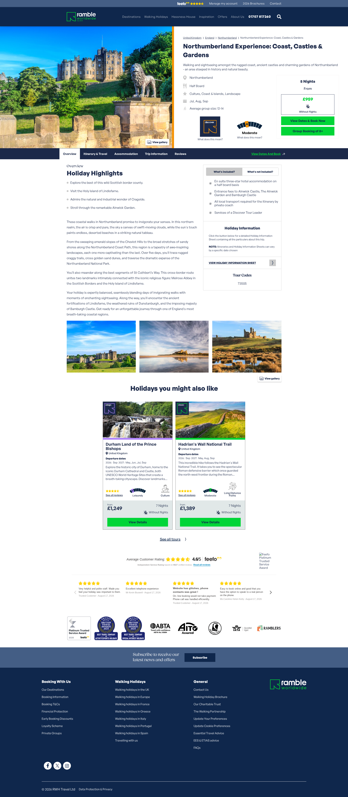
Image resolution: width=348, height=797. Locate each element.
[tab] (69, 153)
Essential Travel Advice (209, 733)
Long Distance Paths (232, 494)
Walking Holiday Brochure (210, 697)
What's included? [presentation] (224, 171)
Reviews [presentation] (180, 154)
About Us (237, 17)
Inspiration (206, 17)
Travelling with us (126, 740)
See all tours (170, 539)
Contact (275, 3)
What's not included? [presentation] (260, 171)
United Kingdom (192, 37)
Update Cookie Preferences (212, 726)
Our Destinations (53, 689)
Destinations (131, 17)
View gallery (159, 142)
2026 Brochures (253, 3)
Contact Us (201, 689)
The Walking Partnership (210, 711)
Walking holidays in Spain (131, 733)
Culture (165, 495)
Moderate (210, 495)
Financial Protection (55, 711)
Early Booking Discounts (57, 718)
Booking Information (55, 697)
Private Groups (52, 733)
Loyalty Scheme (52, 726)
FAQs (197, 747)
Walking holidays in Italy (130, 718)
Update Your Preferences (210, 718)
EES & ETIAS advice (206, 740)
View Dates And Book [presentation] (266, 154)
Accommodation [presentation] (126, 154)
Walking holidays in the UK (132, 689)
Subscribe (200, 657)
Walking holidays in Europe (132, 697)
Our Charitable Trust (207, 704)
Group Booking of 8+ (308, 131)
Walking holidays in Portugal (133, 726)
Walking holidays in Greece (132, 711)
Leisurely (137, 495)
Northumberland (227, 37)
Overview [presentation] (69, 154)
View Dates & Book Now (307, 121)
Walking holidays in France (132, 704)
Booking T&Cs (51, 704)
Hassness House (184, 17)
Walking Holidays (156, 17)
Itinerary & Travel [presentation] (95, 154)
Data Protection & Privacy (95, 789)
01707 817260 (259, 17)
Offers (222, 17)
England (209, 37)
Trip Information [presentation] (156, 154)
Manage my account (223, 3)
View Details (138, 522)
